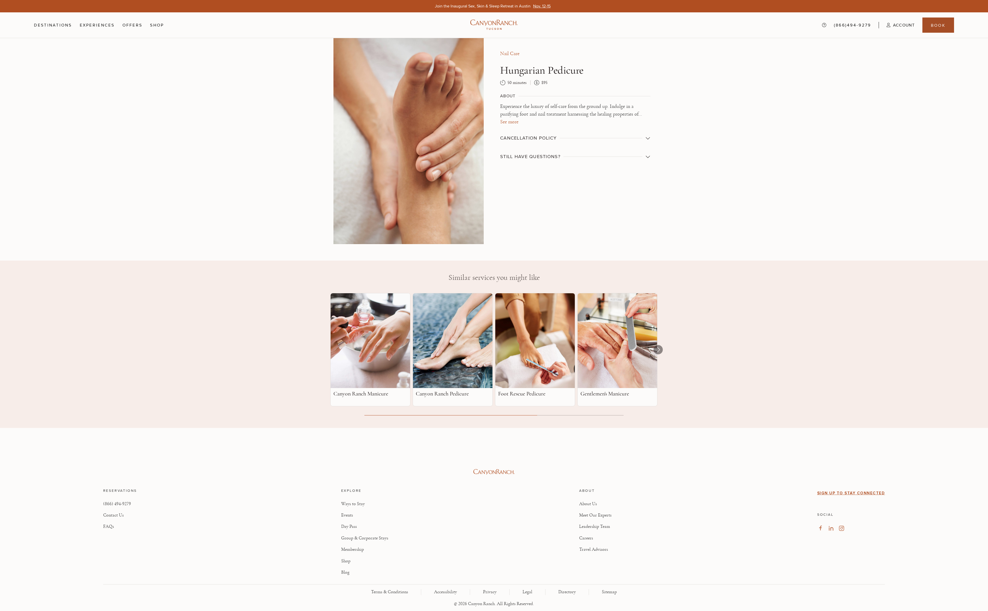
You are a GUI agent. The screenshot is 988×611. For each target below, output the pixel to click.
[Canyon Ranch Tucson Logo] (494, 25)
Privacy (490, 592)
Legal (527, 592)
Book (938, 25)
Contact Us (113, 515)
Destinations (53, 25)
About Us (588, 504)
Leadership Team (594, 526)
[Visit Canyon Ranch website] (494, 472)
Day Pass (349, 526)
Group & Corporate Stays (364, 538)
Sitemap (609, 592)
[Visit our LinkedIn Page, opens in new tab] (831, 528)
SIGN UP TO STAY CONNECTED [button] (851, 493)
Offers (132, 25)
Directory (567, 592)
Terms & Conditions (389, 592)
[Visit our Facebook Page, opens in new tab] (820, 528)
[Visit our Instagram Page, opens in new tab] (841, 528)
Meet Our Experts (595, 515)
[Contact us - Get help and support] (824, 25)
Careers (586, 538)
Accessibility (445, 592)
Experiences (97, 25)
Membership (352, 549)
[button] (897, 25)
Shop (157, 25)
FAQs (108, 526)
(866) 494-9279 (117, 504)
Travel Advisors (593, 549)
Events (347, 515)
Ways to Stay (353, 504)
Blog (345, 572)
